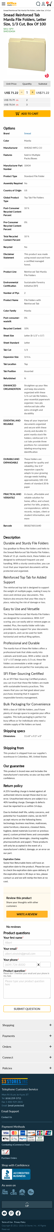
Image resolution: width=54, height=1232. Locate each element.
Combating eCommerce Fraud (16, 1144)
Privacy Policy (19, 1222)
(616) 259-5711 (13, 1098)
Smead (27, 133)
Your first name (12, 937)
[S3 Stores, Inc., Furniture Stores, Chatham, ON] (16, 1174)
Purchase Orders (9, 1158)
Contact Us (6, 1117)
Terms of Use (7, 1222)
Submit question (27, 1008)
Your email (10, 948)
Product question (14, 970)
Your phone (10, 959)
